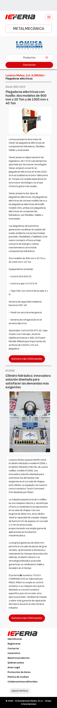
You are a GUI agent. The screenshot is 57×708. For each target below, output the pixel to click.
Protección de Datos (19, 672)
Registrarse (14, 643)
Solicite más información (26, 358)
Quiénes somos (16, 662)
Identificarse (15, 639)
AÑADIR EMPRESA (20, 691)
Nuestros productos (18, 658)
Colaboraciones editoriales (22, 681)
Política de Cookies (18, 676)
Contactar (29, 65)
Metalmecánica (28, 28)
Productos (29, 57)
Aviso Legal (14, 667)
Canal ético (14, 653)
